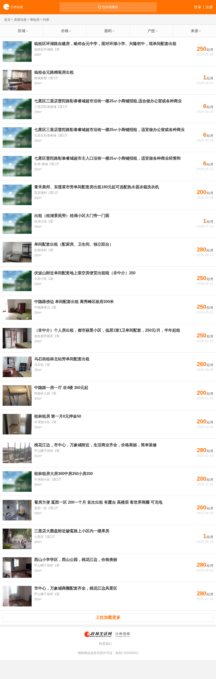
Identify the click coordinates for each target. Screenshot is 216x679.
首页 (7, 20)
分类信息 (17, 7)
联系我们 (105, 644)
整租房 (35, 20)
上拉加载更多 (108, 617)
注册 (209, 7)
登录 (197, 7)
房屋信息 (20, 20)
